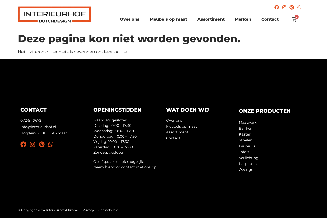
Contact (270, 19)
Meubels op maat (168, 19)
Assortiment (211, 19)
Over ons (129, 19)
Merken (243, 19)
